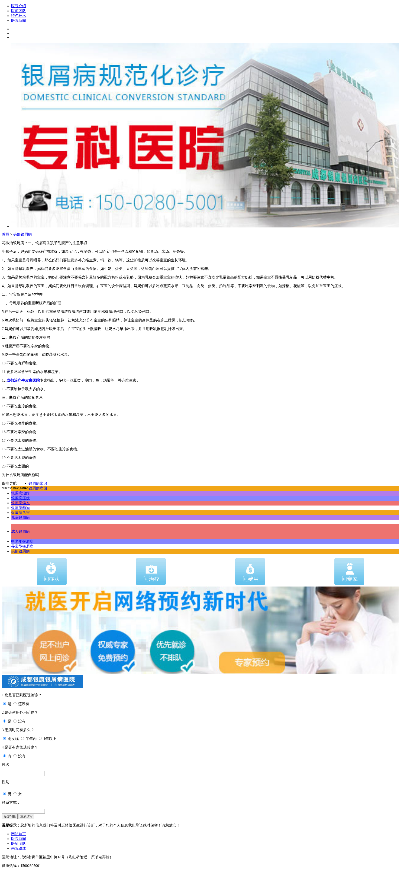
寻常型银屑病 (22, 546)
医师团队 (18, 11)
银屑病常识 (38, 483)
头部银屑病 (22, 234)
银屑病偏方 (20, 503)
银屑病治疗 (20, 493)
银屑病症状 (20, 498)
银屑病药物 (20, 508)
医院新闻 (18, 21)
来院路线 (18, 848)
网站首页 (18, 834)
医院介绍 (18, 6)
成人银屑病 (20, 531)
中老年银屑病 (22, 541)
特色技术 (18, 16)
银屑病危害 (20, 513)
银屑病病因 (38, 488)
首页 (5, 234)
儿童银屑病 (20, 517)
